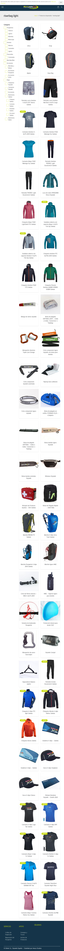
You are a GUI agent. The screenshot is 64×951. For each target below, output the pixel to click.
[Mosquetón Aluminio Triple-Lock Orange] (29, 338)
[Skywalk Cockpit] (50, 640)
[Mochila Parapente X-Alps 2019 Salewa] (29, 552)
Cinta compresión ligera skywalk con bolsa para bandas (50, 352)
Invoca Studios (37, 948)
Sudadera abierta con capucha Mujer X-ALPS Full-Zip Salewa (50, 224)
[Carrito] (58, 7)
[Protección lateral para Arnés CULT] (50, 611)
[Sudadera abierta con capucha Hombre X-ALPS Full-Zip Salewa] (29, 241)
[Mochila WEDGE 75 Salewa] (29, 522)
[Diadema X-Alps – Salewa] (50, 728)
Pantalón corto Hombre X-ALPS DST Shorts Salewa (29, 102)
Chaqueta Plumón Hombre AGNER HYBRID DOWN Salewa (50, 287)
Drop (50, 46)
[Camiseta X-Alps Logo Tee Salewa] (29, 812)
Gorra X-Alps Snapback (50, 768)
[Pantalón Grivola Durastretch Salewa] (50, 669)
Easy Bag (50, 73)
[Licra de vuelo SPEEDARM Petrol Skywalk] (50, 180)
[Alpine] (29, 61)
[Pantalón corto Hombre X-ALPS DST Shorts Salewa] (29, 88)
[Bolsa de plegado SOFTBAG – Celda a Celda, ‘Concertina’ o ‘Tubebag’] (29, 430)
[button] (2, 7)
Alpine (29, 73)
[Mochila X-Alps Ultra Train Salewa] (50, 522)
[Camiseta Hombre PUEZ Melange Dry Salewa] (50, 119)
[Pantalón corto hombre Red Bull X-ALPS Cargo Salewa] (50, 88)
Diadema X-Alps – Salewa (50, 741)
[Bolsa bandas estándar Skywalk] (29, 464)
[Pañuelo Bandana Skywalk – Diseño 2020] (50, 783)
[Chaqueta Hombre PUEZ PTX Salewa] (29, 273)
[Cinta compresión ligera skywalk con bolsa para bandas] (50, 338)
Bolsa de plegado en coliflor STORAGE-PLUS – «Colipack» (50, 413)
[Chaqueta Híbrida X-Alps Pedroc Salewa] (50, 699)
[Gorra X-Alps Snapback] (50, 755)
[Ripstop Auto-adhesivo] (50, 369)
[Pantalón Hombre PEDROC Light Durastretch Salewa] (50, 149)
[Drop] (50, 33)
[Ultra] (29, 33)
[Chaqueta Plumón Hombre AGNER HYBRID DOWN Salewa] (50, 273)
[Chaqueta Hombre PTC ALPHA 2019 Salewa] (50, 241)
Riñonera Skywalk (50, 476)
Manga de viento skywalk (28, 317)
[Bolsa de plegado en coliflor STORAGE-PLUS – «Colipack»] (50, 399)
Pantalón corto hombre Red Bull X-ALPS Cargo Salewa (50, 102)
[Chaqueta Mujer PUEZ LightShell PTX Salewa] (29, 210)
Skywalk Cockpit (50, 652)
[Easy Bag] (50, 61)
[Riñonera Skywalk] (50, 464)
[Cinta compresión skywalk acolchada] (29, 369)
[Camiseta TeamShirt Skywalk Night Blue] (50, 871)
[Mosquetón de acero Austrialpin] (29, 640)
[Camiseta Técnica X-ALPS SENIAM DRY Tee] (29, 871)
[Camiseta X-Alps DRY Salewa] (50, 812)
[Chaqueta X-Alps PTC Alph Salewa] (29, 699)
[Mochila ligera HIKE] (50, 552)
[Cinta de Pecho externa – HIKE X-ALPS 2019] (29, 581)
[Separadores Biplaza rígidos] (29, 669)
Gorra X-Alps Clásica (28, 795)
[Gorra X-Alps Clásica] (29, 783)
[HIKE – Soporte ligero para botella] (50, 581)
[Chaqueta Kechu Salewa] (29, 728)
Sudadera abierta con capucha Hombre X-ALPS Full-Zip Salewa (28, 256)
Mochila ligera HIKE (50, 564)
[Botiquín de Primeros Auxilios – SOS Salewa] (29, 493)
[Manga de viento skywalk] (29, 304)
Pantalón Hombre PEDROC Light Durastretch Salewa (50, 163)
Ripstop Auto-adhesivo (50, 382)
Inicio (35, 15)
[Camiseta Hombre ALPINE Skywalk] (50, 900)
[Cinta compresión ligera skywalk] (29, 399)
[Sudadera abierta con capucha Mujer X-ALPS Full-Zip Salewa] (50, 210)
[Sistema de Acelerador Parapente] (29, 611)
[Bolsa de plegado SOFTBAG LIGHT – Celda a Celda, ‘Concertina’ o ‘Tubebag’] (50, 304)
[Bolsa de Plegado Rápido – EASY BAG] (50, 493)
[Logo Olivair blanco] (30, 7)
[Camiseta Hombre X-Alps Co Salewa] (50, 841)
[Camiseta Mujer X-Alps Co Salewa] (29, 841)
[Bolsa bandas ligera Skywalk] (50, 430)
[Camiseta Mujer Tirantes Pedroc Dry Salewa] (29, 900)
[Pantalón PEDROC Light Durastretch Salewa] (29, 180)
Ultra (28, 46)
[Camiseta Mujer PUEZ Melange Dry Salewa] (29, 149)
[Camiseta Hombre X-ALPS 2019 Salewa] (29, 119)
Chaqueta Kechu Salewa (28, 741)
